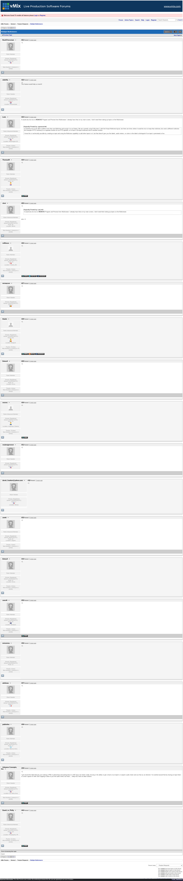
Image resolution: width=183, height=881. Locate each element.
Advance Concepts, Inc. (9, 768)
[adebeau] (11, 693)
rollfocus (5, 243)
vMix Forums (5, 24)
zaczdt (4, 600)
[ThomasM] (11, 170)
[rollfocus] (10, 250)
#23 (22, 117)
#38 (22, 724)
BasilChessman (8, 40)
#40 (22, 810)
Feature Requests (22, 24)
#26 (22, 243)
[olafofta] (11, 90)
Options (167, 32)
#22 (22, 80)
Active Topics (129, 20)
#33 (22, 517)
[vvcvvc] (10, 410)
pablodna (5, 724)
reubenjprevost (8, 445)
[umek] (11, 527)
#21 (22, 40)
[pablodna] (11, 734)
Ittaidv (4, 319)
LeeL (4, 117)
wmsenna (6, 643)
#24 (22, 160)
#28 (22, 319)
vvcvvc (5, 402)
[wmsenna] (11, 653)
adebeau (5, 683)
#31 (22, 445)
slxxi (4, 203)
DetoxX (5, 361)
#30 (22, 402)
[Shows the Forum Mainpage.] (12, 7)
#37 (22, 683)
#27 (22, 283)
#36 (22, 643)
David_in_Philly (8, 810)
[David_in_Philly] (11, 820)
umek (4, 517)
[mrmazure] (11, 293)
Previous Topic (7, 35)
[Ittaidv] (10, 326)
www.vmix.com (172, 6)
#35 (22, 600)
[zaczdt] (11, 610)
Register (42, 15)
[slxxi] (11, 213)
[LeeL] (11, 127)
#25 (22, 203)
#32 (29, 480)
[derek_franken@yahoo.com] (14, 490)
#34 (22, 559)
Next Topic (177, 35)
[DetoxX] (11, 371)
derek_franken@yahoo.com (12, 480)
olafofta (5, 80)
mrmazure (6, 283)
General (13, 24)
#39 (22, 768)
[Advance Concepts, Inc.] (11, 779)
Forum (121, 20)
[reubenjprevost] (11, 455)
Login (36, 15)
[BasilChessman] (11, 50)
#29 (22, 361)
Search (137, 20)
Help (142, 20)
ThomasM (6, 160)
